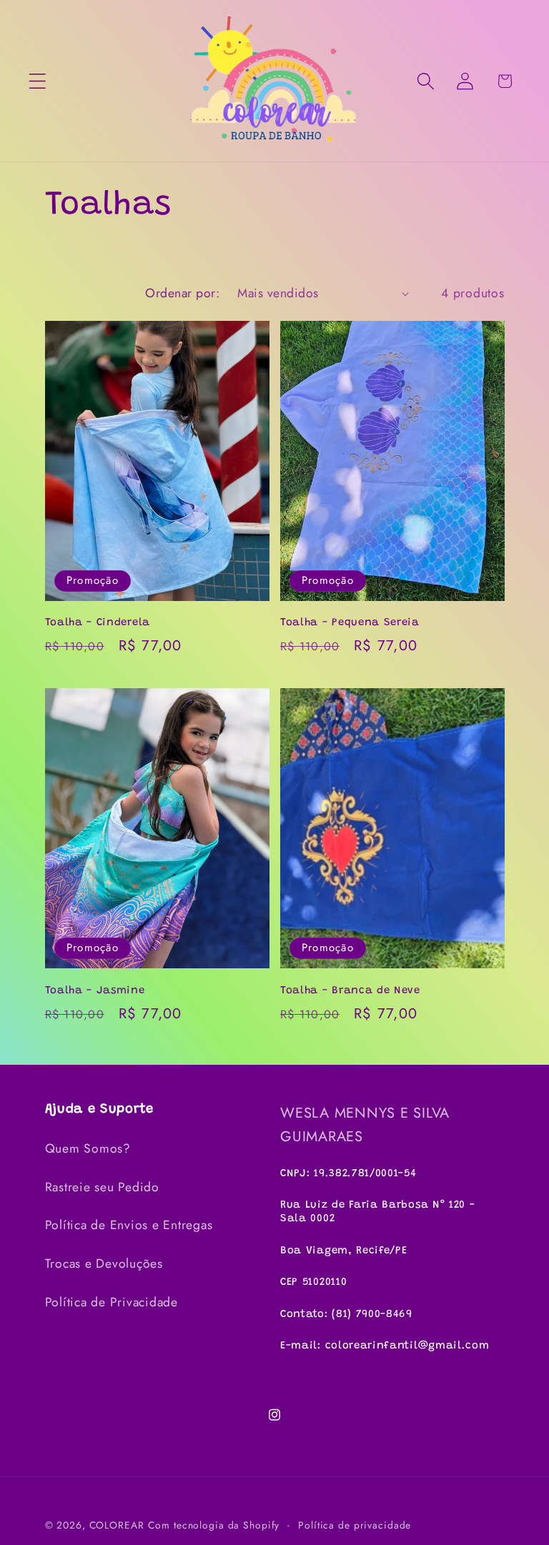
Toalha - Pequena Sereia (350, 622)
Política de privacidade (354, 1525)
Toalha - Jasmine (95, 990)
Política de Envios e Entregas (129, 1225)
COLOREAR (116, 1525)
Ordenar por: (182, 293)
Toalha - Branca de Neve (350, 990)
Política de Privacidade (111, 1302)
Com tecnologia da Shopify (214, 1525)
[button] (37, 81)
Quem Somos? (88, 1148)
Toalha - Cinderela (97, 622)
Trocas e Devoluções (104, 1263)
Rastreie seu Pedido (102, 1187)
